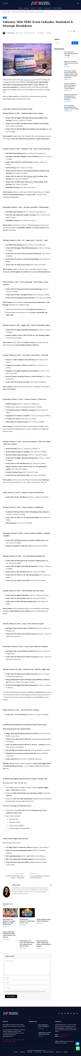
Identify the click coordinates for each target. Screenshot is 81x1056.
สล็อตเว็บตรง (6, 1041)
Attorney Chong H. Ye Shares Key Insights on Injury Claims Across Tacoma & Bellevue (70, 86)
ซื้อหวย (16, 1039)
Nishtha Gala (11, 33)
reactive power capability (16, 825)
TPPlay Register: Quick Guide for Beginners (43, 920)
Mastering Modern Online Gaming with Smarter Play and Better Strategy (43, 943)
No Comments (41, 33)
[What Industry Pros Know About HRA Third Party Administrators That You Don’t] (27, 934)
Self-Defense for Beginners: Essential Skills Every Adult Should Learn (9, 922)
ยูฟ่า (15, 1041)
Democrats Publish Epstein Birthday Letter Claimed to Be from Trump (71, 107)
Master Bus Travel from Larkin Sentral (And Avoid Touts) (71, 63)
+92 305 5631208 (63, 1036)
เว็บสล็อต (21, 1039)
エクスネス (11, 1039)
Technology (47, 8)
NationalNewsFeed (49, 1050)
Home (20, 8)
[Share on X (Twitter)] (71, 31)
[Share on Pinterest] (74, 31)
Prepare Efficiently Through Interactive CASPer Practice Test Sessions (9, 934)
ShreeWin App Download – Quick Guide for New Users (27, 921)
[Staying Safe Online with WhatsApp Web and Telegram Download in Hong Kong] (58, 96)
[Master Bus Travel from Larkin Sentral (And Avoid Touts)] (58, 63)
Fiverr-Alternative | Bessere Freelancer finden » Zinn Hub (71, 53)
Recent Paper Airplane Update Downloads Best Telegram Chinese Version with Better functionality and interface (71, 74)
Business (26, 8)
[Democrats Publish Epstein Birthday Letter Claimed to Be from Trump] (58, 107)
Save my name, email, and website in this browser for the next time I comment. (26, 991)
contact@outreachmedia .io (65, 1034)
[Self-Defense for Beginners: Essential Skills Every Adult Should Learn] (10, 912)
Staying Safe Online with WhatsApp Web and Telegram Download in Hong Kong (70, 97)
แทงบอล (5, 1039)
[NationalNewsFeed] (40, 3)
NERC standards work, (27, 80)
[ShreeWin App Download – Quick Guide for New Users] (27, 912)
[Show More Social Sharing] (77, 31)
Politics (33, 8)
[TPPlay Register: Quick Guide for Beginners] (44, 912)
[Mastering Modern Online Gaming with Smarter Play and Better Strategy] (44, 934)
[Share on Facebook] (69, 31)
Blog (5, 17)
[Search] (78, 3)
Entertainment (57, 8)
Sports (39, 8)
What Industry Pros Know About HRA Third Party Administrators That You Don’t (27, 943)
